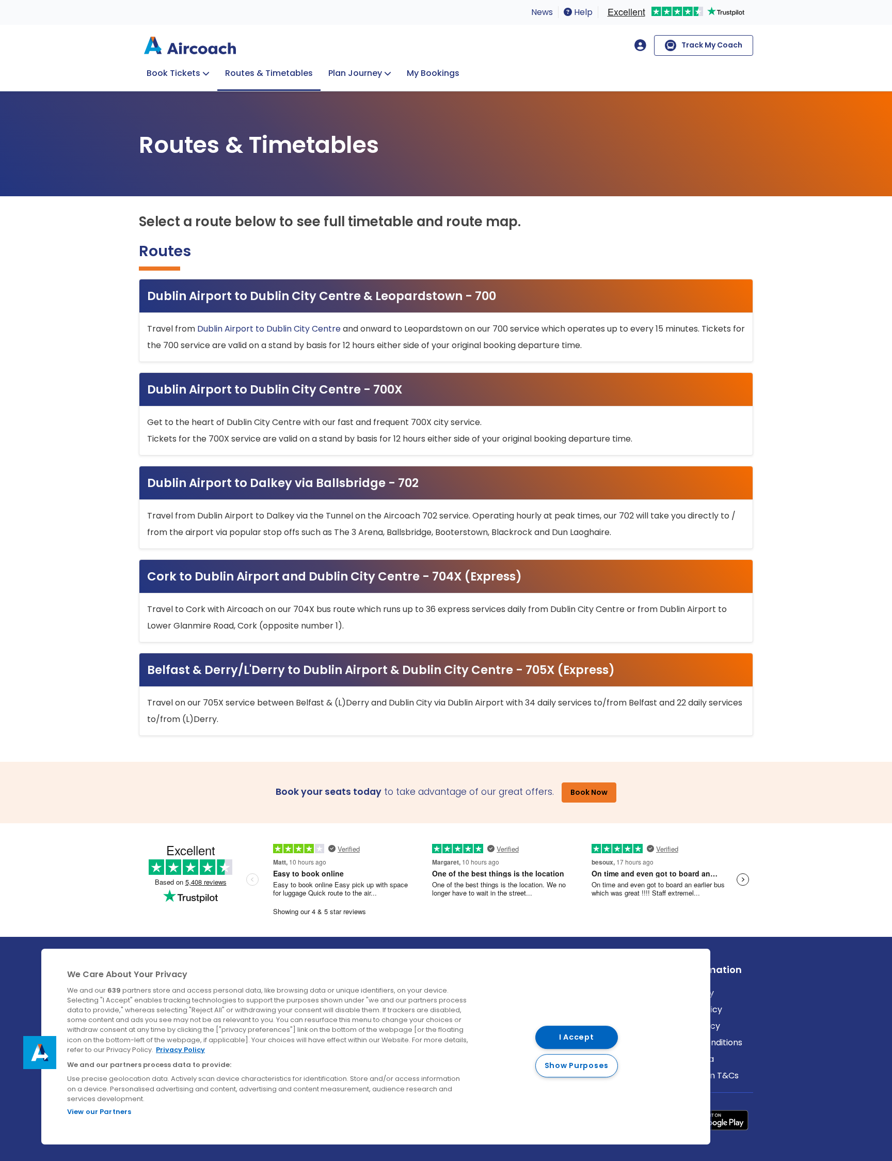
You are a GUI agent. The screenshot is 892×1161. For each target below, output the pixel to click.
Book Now (589, 792)
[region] (375, 1046)
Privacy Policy (180, 1049)
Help (582, 12)
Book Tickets (173, 73)
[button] (39, 1052)
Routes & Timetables (269, 73)
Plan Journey (355, 73)
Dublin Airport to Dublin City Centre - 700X (275, 389)
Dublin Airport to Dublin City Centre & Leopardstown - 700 (321, 296)
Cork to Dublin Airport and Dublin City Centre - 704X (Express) (334, 576)
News (542, 12)
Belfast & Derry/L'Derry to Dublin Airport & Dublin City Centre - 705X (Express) (381, 670)
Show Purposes (577, 1065)
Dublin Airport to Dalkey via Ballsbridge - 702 (283, 483)
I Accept (576, 1037)
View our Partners (99, 1112)
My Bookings (433, 73)
